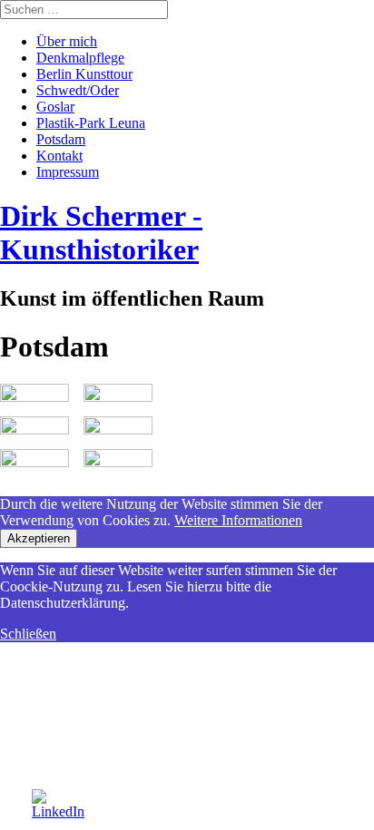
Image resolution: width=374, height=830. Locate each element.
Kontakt (59, 155)
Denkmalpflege (80, 57)
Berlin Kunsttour (84, 74)
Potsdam (60, 139)
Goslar (55, 106)
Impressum (67, 172)
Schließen (28, 633)
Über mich (66, 41)
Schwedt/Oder (77, 90)
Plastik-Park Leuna (90, 123)
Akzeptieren (38, 538)
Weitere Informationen (238, 520)
